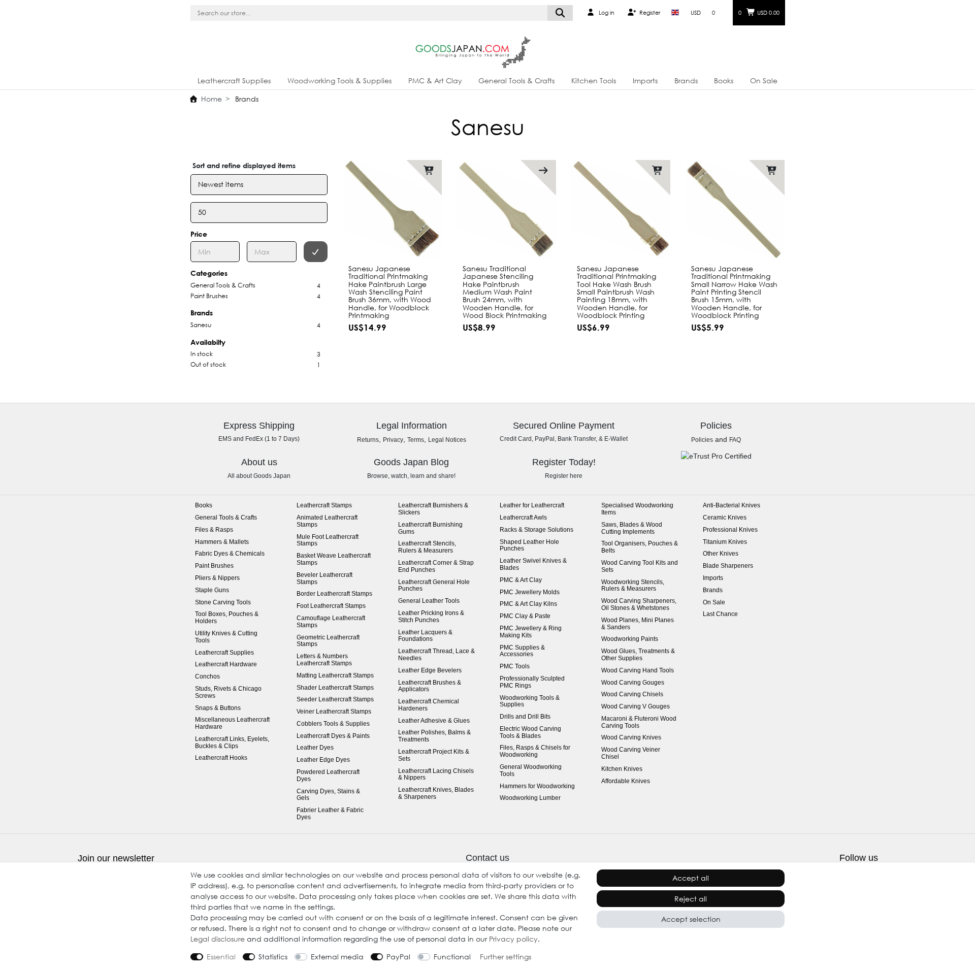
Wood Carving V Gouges (635, 706)
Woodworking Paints (629, 639)
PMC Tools (515, 666)
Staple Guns (212, 590)
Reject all (690, 898)
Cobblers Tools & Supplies (333, 724)
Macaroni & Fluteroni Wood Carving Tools (638, 722)
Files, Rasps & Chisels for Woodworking (535, 751)
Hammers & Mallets (222, 542)
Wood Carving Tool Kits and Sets (639, 566)
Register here (563, 475)
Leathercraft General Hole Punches (434, 586)
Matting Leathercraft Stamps (335, 675)
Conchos (207, 676)
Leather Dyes (315, 748)
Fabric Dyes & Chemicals (230, 554)
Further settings (505, 956)
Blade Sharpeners (728, 566)
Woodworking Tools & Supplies (339, 80)
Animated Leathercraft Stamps (327, 521)
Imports (645, 80)
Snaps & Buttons (218, 708)
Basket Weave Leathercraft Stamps (334, 559)
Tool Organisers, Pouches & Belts (639, 547)
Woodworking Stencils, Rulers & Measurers (632, 586)
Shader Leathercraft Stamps (335, 688)
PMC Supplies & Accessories (522, 651)
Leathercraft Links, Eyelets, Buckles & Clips (232, 743)
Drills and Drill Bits (525, 717)
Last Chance (720, 614)
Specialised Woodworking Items (637, 509)
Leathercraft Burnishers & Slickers (433, 509)
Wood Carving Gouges (632, 683)
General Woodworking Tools (531, 771)
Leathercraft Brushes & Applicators (429, 686)
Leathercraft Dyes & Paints (333, 736)
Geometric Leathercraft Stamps (328, 641)
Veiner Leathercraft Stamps (334, 711)
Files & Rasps (214, 530)
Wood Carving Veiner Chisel (630, 753)
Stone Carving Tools (223, 602)
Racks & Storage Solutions (536, 530)
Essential (221, 956)
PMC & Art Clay (435, 80)
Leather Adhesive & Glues (434, 721)
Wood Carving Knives (631, 737)
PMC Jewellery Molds (530, 592)
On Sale (763, 80)
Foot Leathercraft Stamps (331, 606)
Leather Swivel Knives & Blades (533, 564)
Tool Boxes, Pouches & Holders (226, 618)
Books (723, 80)
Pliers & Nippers (217, 578)
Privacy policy (513, 939)
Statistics (272, 956)
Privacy (393, 439)
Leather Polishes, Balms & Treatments (434, 736)
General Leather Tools (429, 601)
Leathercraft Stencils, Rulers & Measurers (427, 547)
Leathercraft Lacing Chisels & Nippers (436, 775)
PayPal (398, 956)
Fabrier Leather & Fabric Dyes (330, 814)
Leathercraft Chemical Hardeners (428, 705)
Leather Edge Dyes (323, 760)
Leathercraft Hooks (221, 758)
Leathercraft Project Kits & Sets (433, 755)
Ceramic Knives (724, 517)
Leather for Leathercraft (532, 505)
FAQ (735, 439)
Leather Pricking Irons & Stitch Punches (431, 617)
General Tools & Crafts (516, 80)
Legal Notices (447, 439)
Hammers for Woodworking (537, 786)
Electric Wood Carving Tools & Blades (530, 732)
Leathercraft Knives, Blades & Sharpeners (436, 793)
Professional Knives (730, 530)
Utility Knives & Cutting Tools (226, 637)
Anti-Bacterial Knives (731, 505)
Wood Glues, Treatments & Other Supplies (638, 655)
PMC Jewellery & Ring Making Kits (531, 632)
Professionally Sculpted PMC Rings (532, 682)
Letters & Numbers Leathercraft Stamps (324, 660)
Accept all (690, 878)
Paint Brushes (214, 566)
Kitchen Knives (621, 769)
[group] (392, 209)
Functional (452, 956)
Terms (415, 439)
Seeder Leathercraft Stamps (335, 699)
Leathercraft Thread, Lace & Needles (436, 655)
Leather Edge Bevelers (430, 670)
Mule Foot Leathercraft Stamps (328, 540)
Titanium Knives (725, 542)
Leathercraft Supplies (234, 80)
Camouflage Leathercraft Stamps (331, 622)
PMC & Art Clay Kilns (528, 604)
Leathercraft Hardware (226, 664)
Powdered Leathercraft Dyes (328, 776)
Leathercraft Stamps (324, 505)
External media (337, 956)
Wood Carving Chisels (632, 694)
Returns (368, 439)
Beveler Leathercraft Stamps (324, 579)
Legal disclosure (217, 939)
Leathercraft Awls (523, 517)
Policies (702, 439)
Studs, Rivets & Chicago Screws (228, 692)
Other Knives (720, 554)
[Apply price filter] (316, 251)
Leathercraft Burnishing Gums (430, 528)
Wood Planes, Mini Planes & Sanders (637, 624)
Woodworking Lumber (530, 798)
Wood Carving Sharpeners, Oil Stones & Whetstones (638, 604)
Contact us (487, 858)
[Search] (560, 13)
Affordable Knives (625, 781)
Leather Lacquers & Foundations (425, 636)
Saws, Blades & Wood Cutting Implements (631, 528)
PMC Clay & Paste (525, 616)
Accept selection (691, 919)
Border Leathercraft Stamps (334, 594)
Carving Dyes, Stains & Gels (328, 795)
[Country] (675, 12)
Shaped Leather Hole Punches (529, 546)
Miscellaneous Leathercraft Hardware (232, 723)
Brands (686, 80)
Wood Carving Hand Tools (637, 670)
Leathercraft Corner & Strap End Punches (436, 566)
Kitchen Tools (593, 80)
